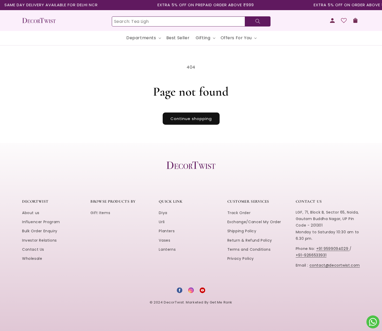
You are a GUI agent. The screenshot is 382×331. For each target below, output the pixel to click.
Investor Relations (39, 240)
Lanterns (167, 249)
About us (30, 212)
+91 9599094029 (333, 248)
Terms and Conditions (249, 249)
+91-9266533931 (311, 255)
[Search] (258, 21)
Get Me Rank (221, 302)
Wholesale (32, 258)
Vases (164, 240)
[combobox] (191, 21)
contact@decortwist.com (334, 265)
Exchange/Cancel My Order (254, 221)
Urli (161, 221)
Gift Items (100, 212)
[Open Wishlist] (344, 20)
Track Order (239, 212)
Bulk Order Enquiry (39, 231)
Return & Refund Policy (249, 240)
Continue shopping (191, 118)
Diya (163, 212)
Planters (167, 231)
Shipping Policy (241, 231)
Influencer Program (41, 221)
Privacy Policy (240, 258)
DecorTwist (174, 302)
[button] (355, 20)
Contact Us (33, 249)
